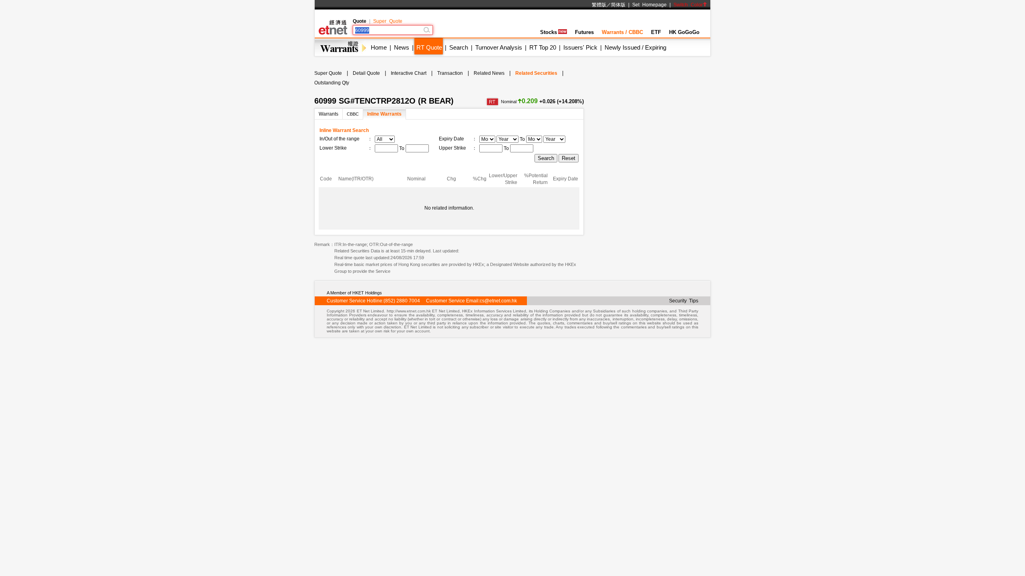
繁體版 (599, 5)
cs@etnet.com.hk (498, 301)
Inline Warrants (384, 114)
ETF (656, 32)
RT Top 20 (542, 47)
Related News (489, 73)
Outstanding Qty (331, 83)
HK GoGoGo (684, 32)
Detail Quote (366, 73)
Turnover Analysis (498, 47)
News (401, 47)
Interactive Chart (408, 73)
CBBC (353, 114)
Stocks (548, 32)
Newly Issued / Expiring (635, 47)
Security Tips (683, 301)
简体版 (618, 5)
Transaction (450, 73)
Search (458, 47)
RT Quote (429, 47)
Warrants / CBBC (622, 32)
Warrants (328, 114)
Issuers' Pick (580, 47)
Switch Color (688, 5)
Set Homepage (649, 5)
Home (379, 47)
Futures (584, 32)
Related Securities (536, 73)
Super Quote (387, 21)
